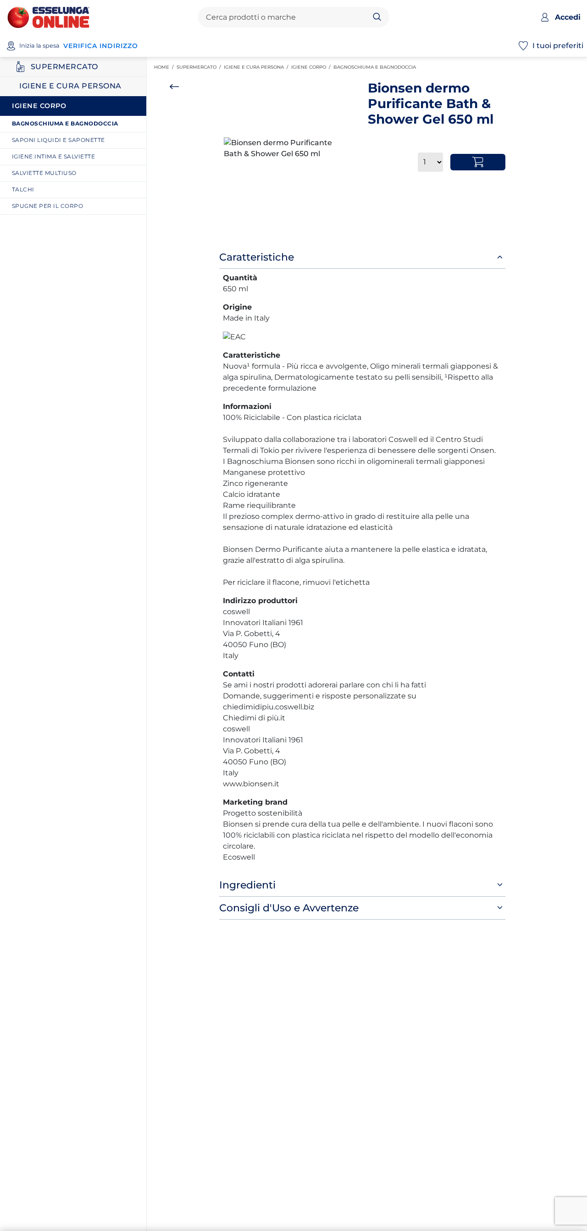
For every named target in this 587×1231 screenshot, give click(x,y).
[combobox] (285, 17)
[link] (77, 124)
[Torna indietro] (174, 86)
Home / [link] (165, 67)
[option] (287, 148)
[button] (287, 148)
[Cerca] (377, 17)
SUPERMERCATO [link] (200, 67)
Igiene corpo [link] (312, 67)
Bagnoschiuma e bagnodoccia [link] (376, 67)
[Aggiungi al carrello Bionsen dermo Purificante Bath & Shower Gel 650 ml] (477, 162)
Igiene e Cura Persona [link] (257, 67)
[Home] (48, 16)
